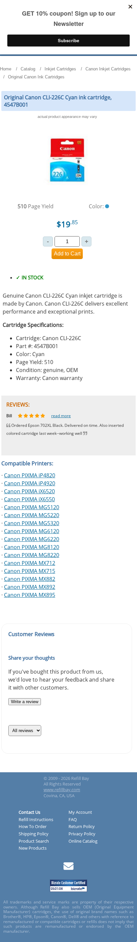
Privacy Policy (81, 834)
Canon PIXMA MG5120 (31, 507)
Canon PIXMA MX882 (29, 579)
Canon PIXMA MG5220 (31, 515)
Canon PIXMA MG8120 (31, 547)
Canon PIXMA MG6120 (31, 531)
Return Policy (81, 826)
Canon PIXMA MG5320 (31, 523)
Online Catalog (82, 841)
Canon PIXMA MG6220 (31, 539)
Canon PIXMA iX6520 (29, 491)
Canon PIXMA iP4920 (29, 483)
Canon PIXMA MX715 (29, 571)
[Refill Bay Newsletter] (68, 868)
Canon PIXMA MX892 (29, 587)
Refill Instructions (36, 819)
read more (66, 416)
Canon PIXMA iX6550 (29, 499)
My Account (80, 812)
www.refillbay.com (62, 790)
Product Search (34, 841)
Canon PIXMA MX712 (29, 563)
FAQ (72, 819)
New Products (33, 848)
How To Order (33, 826)
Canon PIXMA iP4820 (29, 475)
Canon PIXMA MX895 (29, 595)
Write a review (24, 701)
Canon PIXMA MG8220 (31, 555)
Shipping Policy (34, 834)
